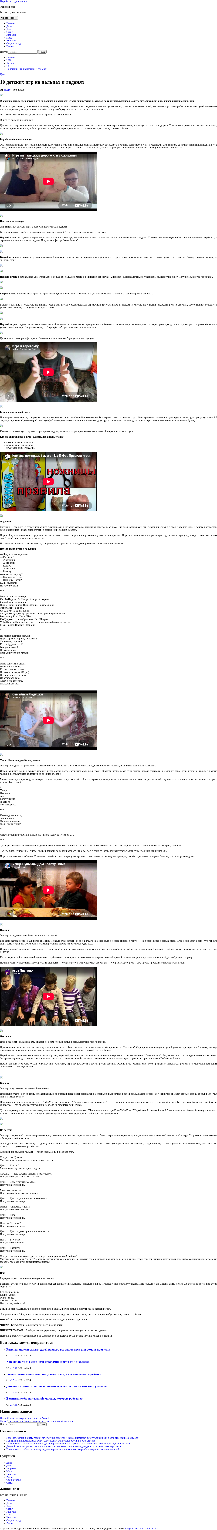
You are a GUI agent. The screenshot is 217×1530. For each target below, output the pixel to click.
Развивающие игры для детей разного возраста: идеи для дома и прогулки (58, 1349)
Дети (9, 26)
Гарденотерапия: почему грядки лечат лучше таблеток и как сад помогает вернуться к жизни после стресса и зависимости (72, 1437)
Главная (10, 23)
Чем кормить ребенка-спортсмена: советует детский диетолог (37, 1421)
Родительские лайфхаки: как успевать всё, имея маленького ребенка (53, 1374)
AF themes (152, 1528)
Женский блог (7, 6)
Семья (9, 32)
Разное (10, 46)
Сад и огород (13, 43)
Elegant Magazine (134, 1528)
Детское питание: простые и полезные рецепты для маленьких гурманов (56, 1386)
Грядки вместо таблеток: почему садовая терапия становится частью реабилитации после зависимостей (62, 1449)
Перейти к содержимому (13, 1)
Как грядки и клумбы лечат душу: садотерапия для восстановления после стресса (50, 1440)
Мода (9, 37)
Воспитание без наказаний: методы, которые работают (44, 1398)
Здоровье (11, 34)
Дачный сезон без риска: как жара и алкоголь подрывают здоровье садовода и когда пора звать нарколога (63, 1446)
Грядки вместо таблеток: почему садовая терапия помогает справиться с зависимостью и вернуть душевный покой (68, 1443)
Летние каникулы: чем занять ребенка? (24, 1418)
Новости (11, 40)
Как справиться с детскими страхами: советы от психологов (47, 1361)
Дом (8, 29)
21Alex (8, 89)
